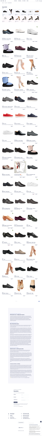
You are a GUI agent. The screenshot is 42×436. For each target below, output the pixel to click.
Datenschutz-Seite (21, 406)
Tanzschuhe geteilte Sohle (30, 14)
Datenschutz (28, 418)
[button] (3, 16)
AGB (23, 418)
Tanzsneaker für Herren (26, 377)
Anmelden (15, 402)
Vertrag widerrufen (21, 422)
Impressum (25, 418)
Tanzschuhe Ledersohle (36, 14)
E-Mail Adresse (15, 399)
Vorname (15, 394)
